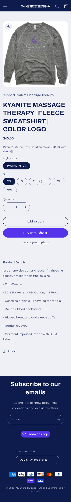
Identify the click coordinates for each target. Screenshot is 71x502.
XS (9, 181)
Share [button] (12, 351)
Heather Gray (16, 165)
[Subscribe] (59, 419)
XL (59, 181)
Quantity (8, 199)
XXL (10, 190)
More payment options (36, 242)
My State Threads (26, 488)
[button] (5, 6)
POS (39, 488)
